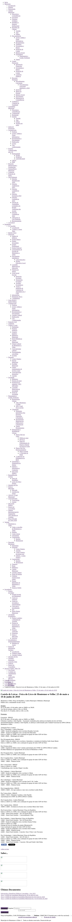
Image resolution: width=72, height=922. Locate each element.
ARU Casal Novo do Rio (20, 407)
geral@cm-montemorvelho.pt (27, 917)
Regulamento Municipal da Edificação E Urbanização (20, 422)
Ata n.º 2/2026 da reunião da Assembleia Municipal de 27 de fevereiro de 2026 (24, 898)
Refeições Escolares (19, 277)
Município (7, 4)
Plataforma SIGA (17, 296)
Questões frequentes (11, 659)
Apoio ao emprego (15, 598)
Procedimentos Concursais (20, 82)
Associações (15, 500)
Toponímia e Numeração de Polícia (16, 463)
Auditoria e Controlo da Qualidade (15, 103)
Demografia (11, 9)
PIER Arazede (24, 451)
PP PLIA (22, 439)
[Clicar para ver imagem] (29, 690)
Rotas (13, 566)
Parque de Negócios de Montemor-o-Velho (16, 625)
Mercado (14, 490)
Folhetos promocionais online (16, 577)
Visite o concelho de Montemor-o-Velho (17, 528)
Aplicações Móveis (11, 677)
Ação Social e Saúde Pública (12, 301)
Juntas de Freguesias (11, 127)
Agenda (18, 31)
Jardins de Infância (15, 237)
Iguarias (18, 539)
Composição (15, 113)
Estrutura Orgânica (14, 20)
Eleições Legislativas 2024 (15, 199)
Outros (18, 59)
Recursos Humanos (15, 78)
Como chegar (16, 534)
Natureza (14, 564)
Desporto (11, 357)
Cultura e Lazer (12, 325)
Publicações (15, 142)
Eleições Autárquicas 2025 (15, 185)
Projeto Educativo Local (21, 262)
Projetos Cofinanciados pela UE (12, 150)
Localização (11, 5)
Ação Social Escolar (15, 274)
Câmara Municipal (11, 11)
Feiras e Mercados (11, 487)
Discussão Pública (15, 472)
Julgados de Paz (13, 485)
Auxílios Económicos (19, 284)
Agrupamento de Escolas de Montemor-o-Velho (17, 252)
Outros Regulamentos (20, 427)
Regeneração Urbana (16, 400)
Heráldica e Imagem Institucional (15, 24)
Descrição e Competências (16, 15)
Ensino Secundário (15, 242)
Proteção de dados (50, 917)
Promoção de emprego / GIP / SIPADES (16, 384)
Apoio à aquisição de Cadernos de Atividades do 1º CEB (21, 290)
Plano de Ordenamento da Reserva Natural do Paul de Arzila (25, 444)
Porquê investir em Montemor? (16, 595)
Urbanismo (15, 409)
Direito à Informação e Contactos (16, 468)
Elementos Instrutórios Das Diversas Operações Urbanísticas (20, 414)
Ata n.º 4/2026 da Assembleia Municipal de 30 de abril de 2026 (19, 895)
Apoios (14, 502)
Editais (18, 34)
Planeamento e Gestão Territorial (25, 57)
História (10, 7)
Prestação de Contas (19, 50)
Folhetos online (16, 653)
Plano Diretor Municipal (16, 612)
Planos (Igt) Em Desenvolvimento (21, 449)
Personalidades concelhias (16, 353)
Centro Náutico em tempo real (20, 553)
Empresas (15, 633)
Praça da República (15, 479)
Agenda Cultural (17, 315)
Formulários (19, 54)
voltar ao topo (5, 849)
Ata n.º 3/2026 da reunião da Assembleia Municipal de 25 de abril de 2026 (23, 897)
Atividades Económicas (11, 615)
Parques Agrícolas (15, 630)
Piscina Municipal (15, 361)
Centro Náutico (16, 359)
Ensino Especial (16, 248)
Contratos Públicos (18, 75)
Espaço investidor (11, 592)
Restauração (19, 540)
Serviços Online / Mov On (12, 668)
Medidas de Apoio (15, 644)
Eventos (14, 355)
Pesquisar (4, 908)
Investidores (8, 589)
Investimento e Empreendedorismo (14, 640)
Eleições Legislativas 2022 (15, 214)
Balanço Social (20, 53)
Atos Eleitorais (12, 177)
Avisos (14, 143)
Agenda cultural (16, 572)
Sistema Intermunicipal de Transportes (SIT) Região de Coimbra (13, 514)
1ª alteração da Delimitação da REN (20, 458)
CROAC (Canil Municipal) (13, 496)
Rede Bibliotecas (17, 339)
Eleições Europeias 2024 (16, 195)
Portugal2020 (16, 153)
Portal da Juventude (15, 393)
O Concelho (11, 226)
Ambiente (11, 323)
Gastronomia (16, 537)
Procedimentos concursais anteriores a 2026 (25, 86)
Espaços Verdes (16, 588)
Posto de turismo (17, 574)
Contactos (11, 172)
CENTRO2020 (20, 159)
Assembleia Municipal (11, 107)
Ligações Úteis (12, 662)
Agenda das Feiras (15, 492)
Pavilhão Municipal (15, 364)
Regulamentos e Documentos (16, 139)
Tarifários (18, 44)
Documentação (16, 36)
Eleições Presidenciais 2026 (16, 180)
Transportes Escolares (19, 280)
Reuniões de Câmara (15, 28)
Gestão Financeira (15, 62)
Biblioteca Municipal (15, 336)
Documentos (19, 96)
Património (15, 327)
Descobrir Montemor (11, 543)
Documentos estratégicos (16, 257)
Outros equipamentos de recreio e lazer (17, 369)
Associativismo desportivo (16, 373)
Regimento (15, 115)
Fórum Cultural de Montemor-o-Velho (17, 345)
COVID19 (11, 222)
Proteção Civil (12, 322)
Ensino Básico (16, 239)
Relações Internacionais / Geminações (12, 165)
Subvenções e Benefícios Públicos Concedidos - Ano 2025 (18, 893)
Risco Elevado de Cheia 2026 (12, 519)
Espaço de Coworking (11, 507)
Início (6, 2)
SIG (13, 609)
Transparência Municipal (12, 169)
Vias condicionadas (16, 146)
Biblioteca (15, 379)
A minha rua (12, 672)
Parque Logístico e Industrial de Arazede (17, 619)
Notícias (14, 132)
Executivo (15, 17)
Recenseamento (16, 221)
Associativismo (12, 498)
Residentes (7, 224)
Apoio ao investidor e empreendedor (16, 602)
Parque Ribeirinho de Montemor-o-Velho (16, 583)
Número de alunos (15, 270)
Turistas (6, 522)
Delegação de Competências (20, 99)
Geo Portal (11, 670)
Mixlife (53, 920)
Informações (15, 295)
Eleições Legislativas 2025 (15, 190)
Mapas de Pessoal (18, 92)
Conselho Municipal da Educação (16, 266)
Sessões (14, 116)
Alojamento (15, 535)
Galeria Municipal (15, 341)
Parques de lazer (17, 381)
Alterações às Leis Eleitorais (16, 218)
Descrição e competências (16, 110)
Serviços (14, 638)
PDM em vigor (24, 438)
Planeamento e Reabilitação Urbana (16, 431)
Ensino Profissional (15, 245)
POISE (18, 155)
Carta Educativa (20, 259)
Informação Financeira (19, 65)
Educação (11, 234)
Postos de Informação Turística (11, 648)
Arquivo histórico (14, 332)
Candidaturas (16, 298)
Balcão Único (12, 233)
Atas (17, 32)
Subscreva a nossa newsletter (9, 910)
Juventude (11, 377)
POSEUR (19, 157)
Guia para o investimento (16, 607)
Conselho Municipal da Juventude (16, 389)
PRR (13, 162)
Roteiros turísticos (14, 329)
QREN (14, 160)
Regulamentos (20, 42)
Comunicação (12, 130)
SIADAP (18, 90)
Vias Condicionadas (16, 319)
